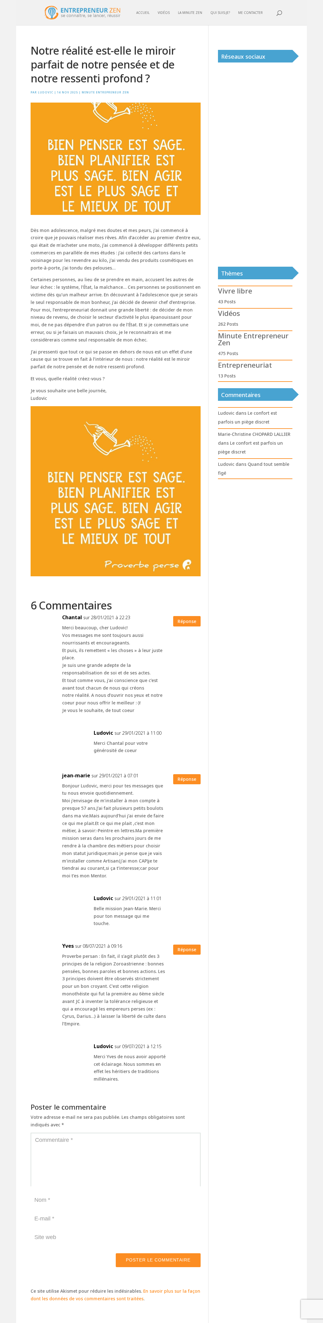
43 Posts (227, 302)
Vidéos (164, 12)
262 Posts (228, 324)
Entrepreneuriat (245, 365)
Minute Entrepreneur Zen (105, 92)
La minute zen (190, 12)
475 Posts (228, 353)
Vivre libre (235, 290)
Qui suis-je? (220, 12)
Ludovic (45, 92)
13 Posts (227, 376)
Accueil (143, 12)
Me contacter (250, 12)
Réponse (187, 621)
